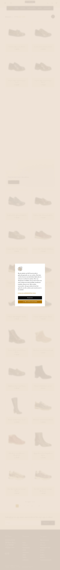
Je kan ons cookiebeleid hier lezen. (27, 293)
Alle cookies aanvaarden (31, 301)
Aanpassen (30, 297)
